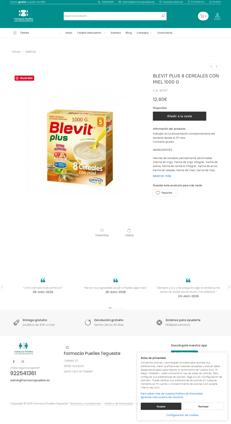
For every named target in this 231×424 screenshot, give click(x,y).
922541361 (108, 2)
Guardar (26, 78)
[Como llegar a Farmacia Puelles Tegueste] (67, 347)
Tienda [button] (24, 33)
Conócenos (197, 1)
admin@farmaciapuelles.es (138, 2)
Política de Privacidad (119, 403)
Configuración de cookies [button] (182, 415)
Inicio (69, 33)
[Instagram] (22, 361)
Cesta (129, 235)
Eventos (116, 33)
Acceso (216, 1)
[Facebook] (13, 361)
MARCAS (31, 52)
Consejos (143, 33)
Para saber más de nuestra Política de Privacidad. (172, 393)
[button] (203, 16)
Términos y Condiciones (85, 403)
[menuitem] (211, 66)
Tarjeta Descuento (89, 33)
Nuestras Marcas (173, 2)
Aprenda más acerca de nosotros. (162, 397)
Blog (129, 33)
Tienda (16, 52)
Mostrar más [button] (162, 176)
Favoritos (102, 235)
